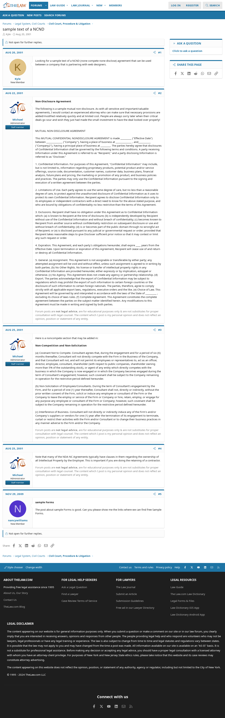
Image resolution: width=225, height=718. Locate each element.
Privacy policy (164, 567)
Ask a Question (13, 15)
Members (115, 5)
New (99, 5)
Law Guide (57, 5)
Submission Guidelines (130, 601)
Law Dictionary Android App (188, 614)
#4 (160, 448)
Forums (36, 5)
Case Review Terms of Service (79, 601)
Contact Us (10, 599)
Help (177, 567)
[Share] (154, 52)
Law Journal (80, 5)
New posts (34, 15)
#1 (160, 52)
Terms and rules (143, 567)
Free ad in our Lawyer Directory (135, 607)
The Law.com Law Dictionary (188, 594)
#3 (160, 329)
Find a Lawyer (70, 594)
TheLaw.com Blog (14, 606)
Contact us (125, 567)
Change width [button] (34, 567)
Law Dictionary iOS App (185, 607)
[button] (46, 5)
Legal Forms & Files (182, 601)
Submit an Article (126, 594)
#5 (160, 494)
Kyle (8, 34)
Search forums (55, 15)
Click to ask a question (187, 51)
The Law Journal (125, 587)
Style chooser (15, 567)
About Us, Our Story (16, 593)
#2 (160, 93)
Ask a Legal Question (74, 587)
